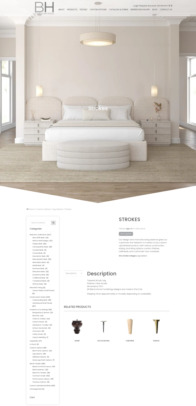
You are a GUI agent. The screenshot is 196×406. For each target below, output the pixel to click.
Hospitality (34, 341)
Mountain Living (36, 287)
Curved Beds (37, 253)
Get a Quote (125, 234)
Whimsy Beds (37, 284)
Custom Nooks (38, 322)
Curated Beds (37, 250)
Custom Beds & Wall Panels (43, 290)
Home (31, 209)
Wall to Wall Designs (40, 241)
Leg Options (58, 209)
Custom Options (98, 9)
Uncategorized (36, 389)
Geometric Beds (39, 256)
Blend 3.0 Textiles (39, 373)
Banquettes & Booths (40, 312)
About (61, 9)
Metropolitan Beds (39, 259)
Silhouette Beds (38, 271)
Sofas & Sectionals (39, 328)
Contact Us (166, 9)
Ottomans (36, 331)
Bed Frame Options (40, 351)
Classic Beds (37, 244)
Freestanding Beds (39, 300)
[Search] (53, 223)
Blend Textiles (35, 363)
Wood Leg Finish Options (42, 360)
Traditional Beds (38, 278)
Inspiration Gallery (140, 9)
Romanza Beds (38, 268)
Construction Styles (37, 297)
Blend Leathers (38, 369)
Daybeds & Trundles (40, 325)
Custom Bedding (39, 337)
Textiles (83, 9)
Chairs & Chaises (39, 319)
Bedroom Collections (38, 234)
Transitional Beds (39, 281)
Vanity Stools (37, 334)
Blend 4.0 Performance (41, 366)
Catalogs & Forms (118, 9)
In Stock (33, 344)
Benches (35, 315)
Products (72, 9)
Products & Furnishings (39, 309)
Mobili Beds (36, 265)
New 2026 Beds (38, 237)
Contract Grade (38, 376)
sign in (129, 228)
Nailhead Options (39, 357)
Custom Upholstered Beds (40, 385)
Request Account (147, 5)
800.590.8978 (162, 6)
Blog (154, 9)
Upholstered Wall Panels (42, 303)
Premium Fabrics (39, 382)
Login (136, 5)
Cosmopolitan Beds (40, 247)
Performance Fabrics (41, 379)
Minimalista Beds (39, 262)
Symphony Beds (38, 275)
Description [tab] (71, 273)
